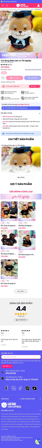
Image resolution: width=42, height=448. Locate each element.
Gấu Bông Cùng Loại (21, 192)
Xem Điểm (6, 366)
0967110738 (35, 97)
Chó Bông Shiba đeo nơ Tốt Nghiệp (16, 60)
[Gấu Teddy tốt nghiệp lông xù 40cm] (9, 210)
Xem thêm (20, 291)
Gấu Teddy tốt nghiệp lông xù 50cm (11, 283)
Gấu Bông (19, 9)
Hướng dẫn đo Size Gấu (34, 69)
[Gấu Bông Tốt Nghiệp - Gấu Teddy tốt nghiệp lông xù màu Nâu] (9, 238)
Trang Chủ (2, 9)
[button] (39, 31)
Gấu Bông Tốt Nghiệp (28, 9)
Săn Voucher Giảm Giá (10, 1)
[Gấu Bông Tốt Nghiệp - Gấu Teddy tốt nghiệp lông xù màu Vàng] (26, 210)
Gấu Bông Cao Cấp (11, 9)
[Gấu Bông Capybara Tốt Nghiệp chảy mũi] (26, 239)
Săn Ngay (33, 86)
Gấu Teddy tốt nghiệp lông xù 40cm (11, 225)
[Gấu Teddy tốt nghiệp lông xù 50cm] (9, 268)
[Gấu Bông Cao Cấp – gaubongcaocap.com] (22, 5)
